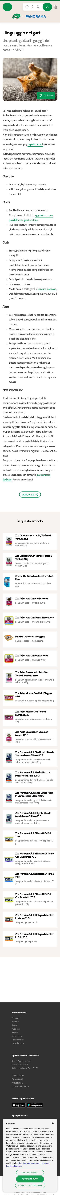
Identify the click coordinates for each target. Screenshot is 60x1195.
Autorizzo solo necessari (30, 1186)
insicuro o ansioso (47, 289)
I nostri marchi (18, 1043)
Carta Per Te (17, 1036)
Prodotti (15, 1022)
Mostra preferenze (30, 1173)
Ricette (15, 1025)
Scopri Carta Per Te (20, 1065)
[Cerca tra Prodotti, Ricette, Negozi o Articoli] (38, 6)
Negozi (15, 1033)
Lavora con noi (18, 1076)
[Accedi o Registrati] (47, 7)
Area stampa (17, 1083)
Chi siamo (16, 1018)
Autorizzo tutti (30, 1179)
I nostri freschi (18, 1040)
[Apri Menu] (7, 7)
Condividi (28, 495)
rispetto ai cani (35, 144)
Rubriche (16, 1029)
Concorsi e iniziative (20, 1087)
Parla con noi (17, 1079)
